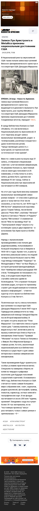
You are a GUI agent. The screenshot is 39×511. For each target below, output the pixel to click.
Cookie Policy (23, 503)
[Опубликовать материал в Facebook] (15, 445)
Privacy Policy (6, 503)
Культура (5, 37)
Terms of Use (15, 503)
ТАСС (33, 120)
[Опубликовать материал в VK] (20, 445)
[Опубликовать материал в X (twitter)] (25, 445)
